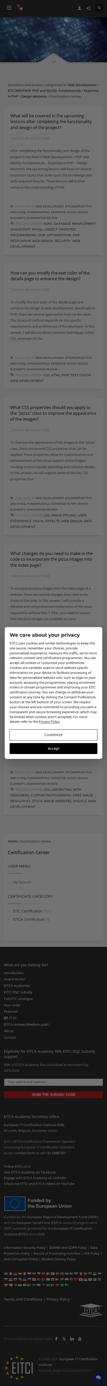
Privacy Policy (49, 721)
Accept (53, 748)
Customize (53, 734)
